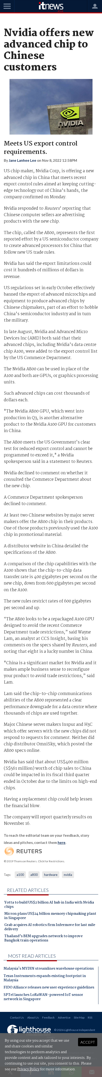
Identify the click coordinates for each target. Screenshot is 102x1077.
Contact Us (17, 1017)
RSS (90, 1017)
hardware (50, 875)
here (61, 842)
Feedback (48, 1017)
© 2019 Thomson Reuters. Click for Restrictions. (34, 861)
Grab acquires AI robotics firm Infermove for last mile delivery (49, 927)
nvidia (68, 875)
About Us (33, 1017)
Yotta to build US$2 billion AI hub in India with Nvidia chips (49, 905)
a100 (20, 875)
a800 (34, 875)
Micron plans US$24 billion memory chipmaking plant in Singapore (50, 916)
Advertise (64, 1017)
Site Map (79, 1017)
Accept (87, 1042)
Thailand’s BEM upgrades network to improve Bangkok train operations (43, 938)
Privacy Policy (28, 1069)
